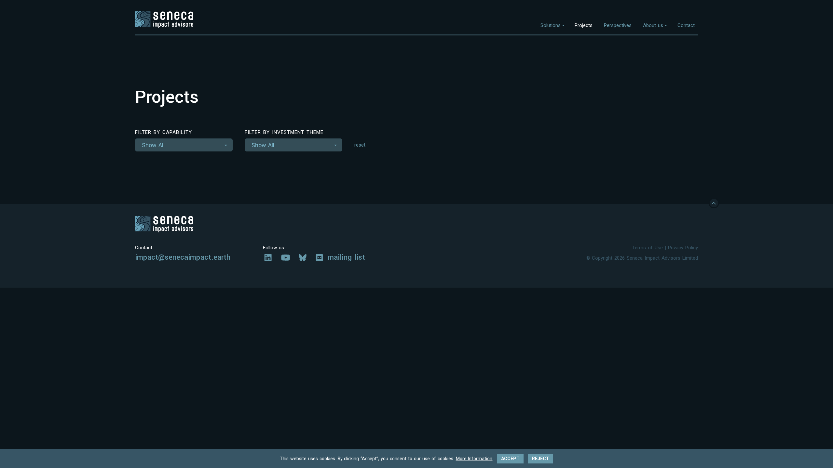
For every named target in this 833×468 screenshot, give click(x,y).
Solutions (550, 25)
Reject (540, 458)
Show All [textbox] (153, 145)
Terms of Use (647, 248)
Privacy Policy (683, 248)
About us (653, 25)
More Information (474, 458)
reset (359, 145)
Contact (686, 25)
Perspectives (618, 25)
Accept (510, 458)
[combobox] (184, 144)
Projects (584, 25)
